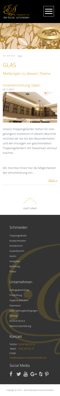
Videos (12, 271)
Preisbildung (15, 295)
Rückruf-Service (17, 320)
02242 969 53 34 (26, 344)
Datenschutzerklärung (20, 326)
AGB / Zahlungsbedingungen (23, 310)
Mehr (52, 180)
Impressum (15, 305)
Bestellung (14, 266)
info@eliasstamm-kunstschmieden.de (28, 357)
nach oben (30, 208)
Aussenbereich (16, 250)
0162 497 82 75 (26, 348)
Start (20, 55)
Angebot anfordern (18, 300)
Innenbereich (16, 245)
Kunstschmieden (17, 240)
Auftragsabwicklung (19, 290)
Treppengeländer (18, 235)
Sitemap (13, 315)
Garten (12, 256)
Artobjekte (14, 261)
